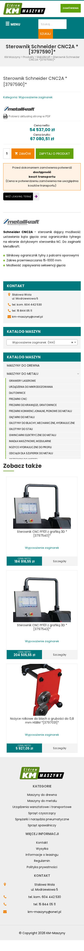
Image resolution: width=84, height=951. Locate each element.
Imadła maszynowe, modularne (30, 441)
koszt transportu (42, 177)
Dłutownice (17, 393)
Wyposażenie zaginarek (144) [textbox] (40, 342)
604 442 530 (51, 897)
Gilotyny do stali (21, 429)
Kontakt (42, 842)
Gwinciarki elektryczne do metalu (32, 435)
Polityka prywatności (42, 867)
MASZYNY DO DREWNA (23, 365)
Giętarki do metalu (22, 417)
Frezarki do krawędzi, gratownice (33, 405)
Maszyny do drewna (42, 795)
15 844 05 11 (47, 904)
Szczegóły (59, 561)
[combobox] (42, 342)
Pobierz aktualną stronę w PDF (29, 116)
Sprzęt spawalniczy (42, 825)
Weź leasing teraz (18, 196)
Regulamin (42, 861)
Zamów (25, 153)
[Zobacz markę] (19, 108)
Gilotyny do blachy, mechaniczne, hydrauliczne (42, 423)
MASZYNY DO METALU (22, 374)
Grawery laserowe (22, 381)
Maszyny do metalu (42, 801)
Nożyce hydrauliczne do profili (30, 447)
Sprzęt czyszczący (42, 813)
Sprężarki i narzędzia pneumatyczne (42, 819)
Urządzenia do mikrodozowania (31, 387)
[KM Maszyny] (24, 9)
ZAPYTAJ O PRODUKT (54, 153)
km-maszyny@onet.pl (44, 912)
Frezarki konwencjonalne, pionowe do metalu (40, 411)
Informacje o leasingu (42, 855)
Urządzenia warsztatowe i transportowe (42, 807)
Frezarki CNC (18, 399)
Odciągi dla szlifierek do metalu (31, 453)
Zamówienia (71, 8)
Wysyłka (42, 848)
